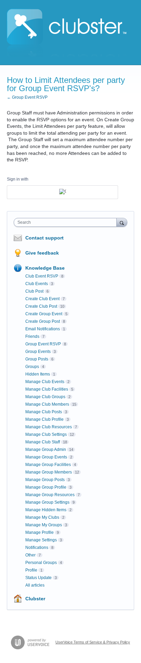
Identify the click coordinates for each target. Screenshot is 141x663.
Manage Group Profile (45, 487)
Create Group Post (42, 321)
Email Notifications (42, 329)
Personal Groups (41, 562)
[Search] (121, 222)
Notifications (36, 547)
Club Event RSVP (41, 276)
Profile (31, 570)
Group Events (38, 351)
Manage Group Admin (45, 449)
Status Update (38, 577)
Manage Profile (39, 532)
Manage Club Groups (45, 396)
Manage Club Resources (48, 427)
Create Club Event (42, 298)
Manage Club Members (47, 404)
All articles (34, 585)
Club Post (34, 291)
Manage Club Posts (43, 411)
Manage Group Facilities (48, 464)
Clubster (35, 598)
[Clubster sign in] (62, 192)
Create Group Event (43, 313)
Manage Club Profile (44, 419)
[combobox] (66, 222)
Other (30, 555)
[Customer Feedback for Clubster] (67, 33)
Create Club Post (41, 306)
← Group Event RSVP (27, 97)
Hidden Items (37, 374)
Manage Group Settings (47, 502)
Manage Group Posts (45, 479)
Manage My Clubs (42, 517)
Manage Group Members (48, 472)
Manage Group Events (46, 457)
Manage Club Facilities (46, 389)
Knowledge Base (45, 268)
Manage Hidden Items (45, 509)
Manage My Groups (43, 525)
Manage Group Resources (50, 494)
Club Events (36, 283)
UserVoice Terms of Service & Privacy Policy (92, 642)
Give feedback (42, 253)
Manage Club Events (44, 381)
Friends (32, 336)
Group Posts (36, 359)
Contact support (44, 237)
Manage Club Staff (42, 442)
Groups (32, 366)
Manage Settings (41, 540)
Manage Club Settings (46, 434)
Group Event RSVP (43, 344)
